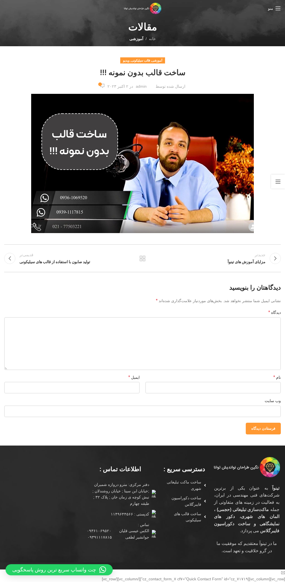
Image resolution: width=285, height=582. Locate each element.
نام (277, 377)
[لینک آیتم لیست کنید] (182, 485)
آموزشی (136, 38)
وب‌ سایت (273, 400)
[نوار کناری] (278, 182)
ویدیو (126, 60)
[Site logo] (142, 8)
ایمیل (134, 377)
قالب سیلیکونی (140, 60)
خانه (152, 38)
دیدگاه (274, 312)
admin (141, 86)
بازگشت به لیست (142, 258)
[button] (59, 569)
